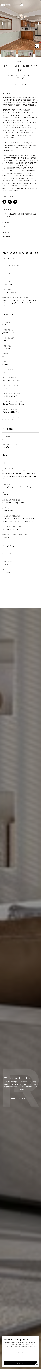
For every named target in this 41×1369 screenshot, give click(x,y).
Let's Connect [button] (22, 1098)
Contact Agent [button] (20, 84)
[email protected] (19, 178)
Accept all (20, 1363)
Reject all (20, 1353)
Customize (20, 1358)
